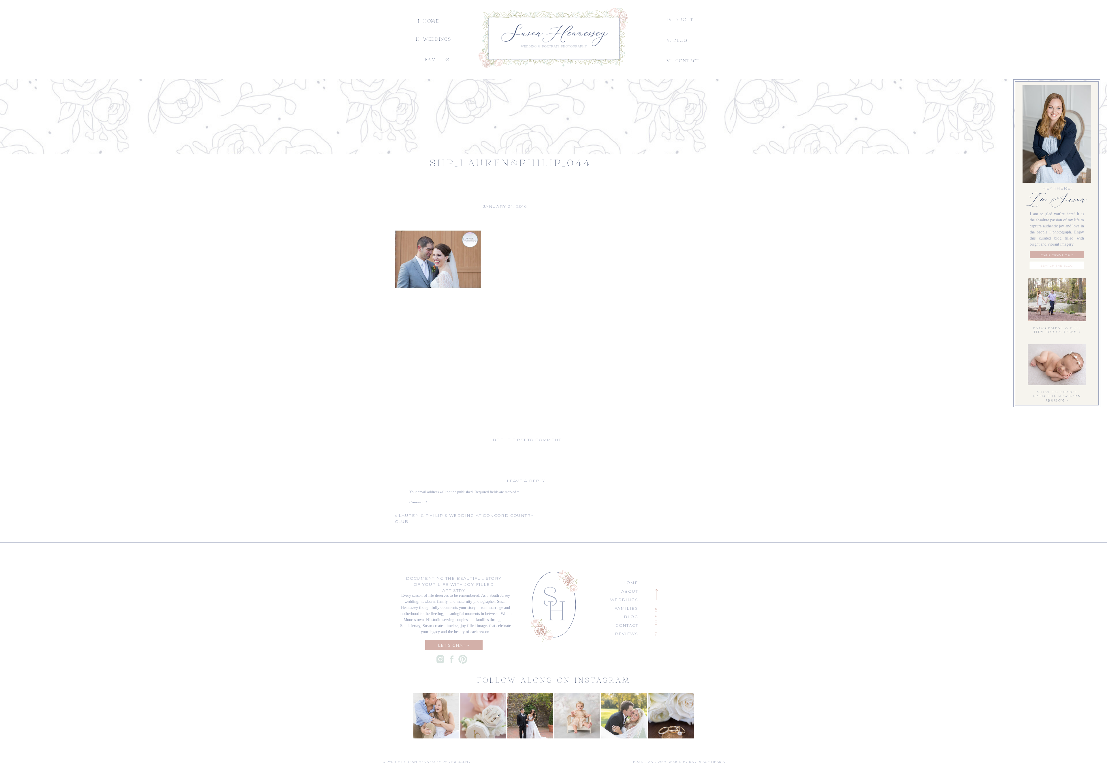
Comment (418, 502)
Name (415, 560)
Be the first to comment (527, 439)
